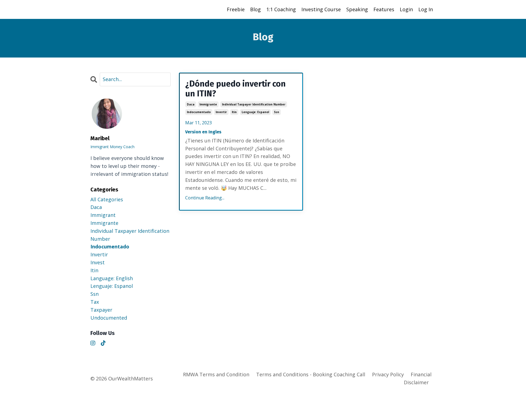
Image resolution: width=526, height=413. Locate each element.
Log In (425, 9)
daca (191, 104)
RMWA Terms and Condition (216, 374)
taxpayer (101, 309)
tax (94, 302)
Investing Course (321, 9)
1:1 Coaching (281, 9)
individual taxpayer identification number (253, 104)
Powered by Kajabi (419, 398)
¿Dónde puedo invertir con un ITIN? (235, 89)
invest (97, 262)
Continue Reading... (204, 198)
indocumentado (199, 112)
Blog (255, 9)
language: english (111, 278)
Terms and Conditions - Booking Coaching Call (310, 374)
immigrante (208, 104)
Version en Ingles (203, 131)
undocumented (108, 317)
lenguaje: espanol (255, 112)
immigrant (103, 215)
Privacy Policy (388, 374)
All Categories (106, 199)
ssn (276, 112)
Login (406, 9)
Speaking (357, 9)
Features (383, 9)
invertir (221, 112)
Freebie (236, 9)
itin (234, 112)
